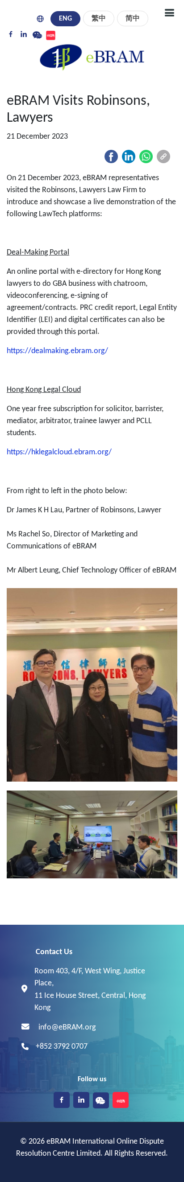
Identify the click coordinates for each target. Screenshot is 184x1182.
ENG (65, 18)
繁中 (99, 18)
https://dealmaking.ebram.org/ (57, 351)
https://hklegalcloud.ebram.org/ (59, 452)
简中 (132, 18)
